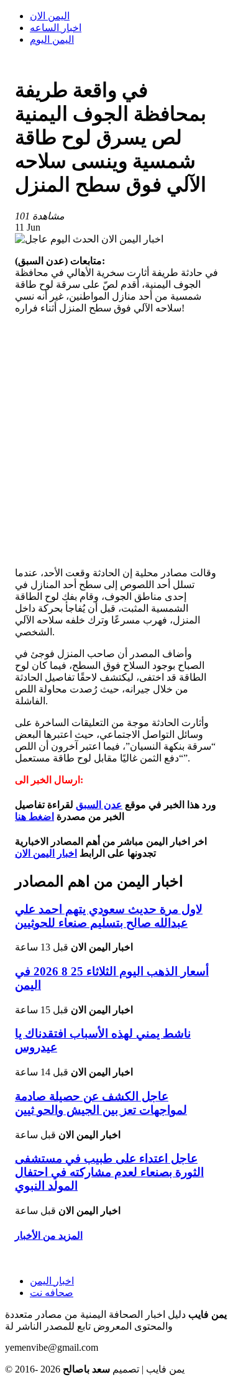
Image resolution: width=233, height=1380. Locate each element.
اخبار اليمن (52, 1281)
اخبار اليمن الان (46, 853)
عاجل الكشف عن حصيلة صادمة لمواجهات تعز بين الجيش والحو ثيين (101, 1103)
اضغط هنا (34, 816)
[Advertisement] (116, 440)
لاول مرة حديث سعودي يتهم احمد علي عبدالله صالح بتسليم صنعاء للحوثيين (109, 916)
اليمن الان (50, 16)
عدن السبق (99, 804)
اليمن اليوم (52, 39)
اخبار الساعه (55, 27)
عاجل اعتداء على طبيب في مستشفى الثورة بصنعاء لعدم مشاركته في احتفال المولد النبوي (109, 1172)
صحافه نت (51, 1292)
